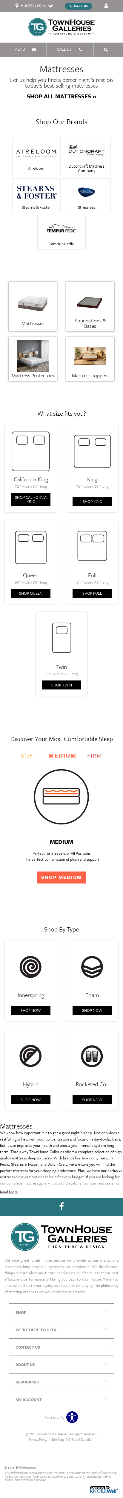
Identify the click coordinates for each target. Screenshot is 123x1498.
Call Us (81, 5)
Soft (29, 755)
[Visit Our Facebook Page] (61, 1206)
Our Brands (14, 1454)
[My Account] (106, 5)
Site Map (57, 1439)
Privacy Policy (37, 1439)
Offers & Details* (80, 1439)
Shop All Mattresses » (61, 96)
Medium (62, 755)
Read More (9, 1192)
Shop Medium (61, 877)
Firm (94, 755)
